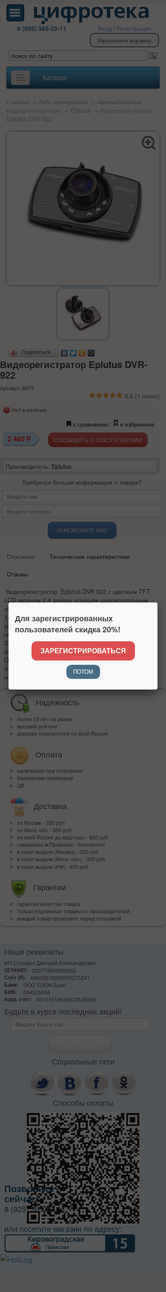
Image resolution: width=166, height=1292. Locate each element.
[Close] (157, 602)
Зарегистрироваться (83, 650)
